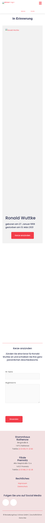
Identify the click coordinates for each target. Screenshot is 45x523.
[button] (5, 502)
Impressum (22, 483)
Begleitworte (10, 382)
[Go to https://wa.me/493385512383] (23, 10)
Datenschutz (23, 486)
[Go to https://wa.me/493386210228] (33, 10)
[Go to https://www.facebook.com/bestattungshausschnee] (13, 9)
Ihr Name (9, 371)
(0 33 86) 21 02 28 (26, 469)
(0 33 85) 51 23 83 (26, 449)
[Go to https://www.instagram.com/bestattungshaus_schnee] (4, 9)
